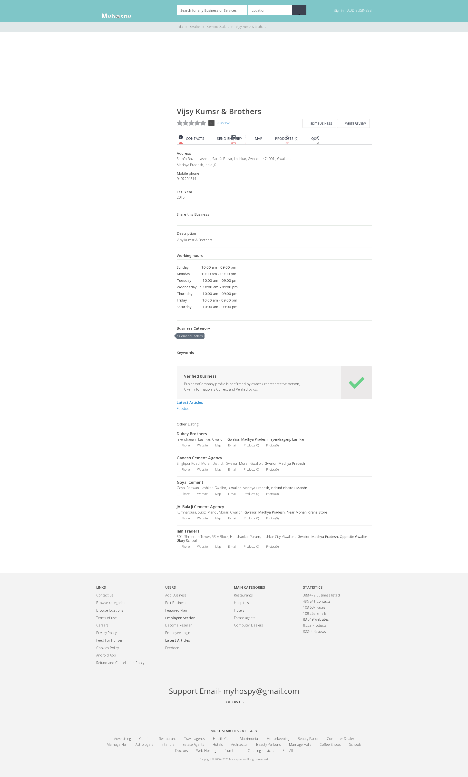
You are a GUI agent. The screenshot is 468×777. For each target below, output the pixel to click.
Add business (359, 10)
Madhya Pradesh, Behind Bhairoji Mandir (275, 487)
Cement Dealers (191, 336)
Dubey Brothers (192, 433)
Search (299, 10)
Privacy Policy (106, 632)
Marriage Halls (300, 744)
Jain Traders (188, 531)
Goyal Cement (190, 482)
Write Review (355, 123)
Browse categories (110, 602)
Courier (145, 738)
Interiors (168, 744)
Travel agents (194, 738)
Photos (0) (272, 445)
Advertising (122, 738)
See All (288, 750)
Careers (102, 625)
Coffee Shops (330, 744)
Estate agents (244, 618)
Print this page (370, 140)
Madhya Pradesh (291, 463)
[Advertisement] (132, 112)
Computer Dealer (340, 738)
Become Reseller (178, 625)
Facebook (207, 713)
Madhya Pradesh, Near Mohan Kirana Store (292, 512)
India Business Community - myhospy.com (120, 11)
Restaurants (243, 595)
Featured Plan (176, 610)
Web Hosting (206, 750)
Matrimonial (249, 738)
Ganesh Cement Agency (199, 458)
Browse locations (109, 610)
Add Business (175, 595)
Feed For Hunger (109, 640)
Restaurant (167, 738)
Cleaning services (261, 750)
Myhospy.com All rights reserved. (249, 759)
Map (258, 138)
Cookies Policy (107, 648)
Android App (106, 655)
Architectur (239, 744)
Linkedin (261, 713)
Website (202, 445)
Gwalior (232, 439)
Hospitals (241, 602)
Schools (355, 744)
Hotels (239, 610)
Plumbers (231, 750)
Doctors (181, 750)
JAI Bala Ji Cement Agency (200, 506)
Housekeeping (278, 738)
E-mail (232, 445)
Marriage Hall (117, 744)
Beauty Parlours (268, 744)
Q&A (315, 138)
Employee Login (177, 632)
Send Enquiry (229, 138)
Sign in (339, 10)
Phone (186, 445)
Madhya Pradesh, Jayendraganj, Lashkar (272, 439)
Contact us (104, 595)
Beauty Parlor (308, 738)
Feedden (184, 408)
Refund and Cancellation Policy (120, 662)
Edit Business (321, 123)
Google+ (234, 713)
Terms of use (106, 618)
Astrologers (144, 744)
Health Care (222, 738)
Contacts (195, 138)
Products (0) (287, 138)
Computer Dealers (248, 625)
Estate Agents (193, 744)
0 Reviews (223, 123)
